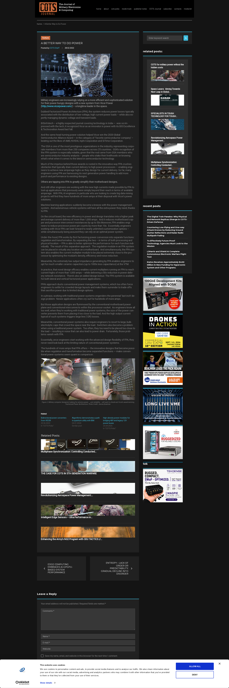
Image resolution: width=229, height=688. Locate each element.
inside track (126, 9)
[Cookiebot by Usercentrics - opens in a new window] (22, 683)
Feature (45, 38)
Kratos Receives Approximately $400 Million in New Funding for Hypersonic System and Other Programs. (166, 265)
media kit (188, 9)
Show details (46, 683)
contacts (177, 9)
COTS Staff (55, 48)
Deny (195, 674)
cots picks (115, 9)
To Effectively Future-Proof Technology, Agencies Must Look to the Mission (167, 243)
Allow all (195, 666)
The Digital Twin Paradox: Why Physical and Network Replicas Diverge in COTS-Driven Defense (167, 219)
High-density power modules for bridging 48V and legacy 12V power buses (116, 420)
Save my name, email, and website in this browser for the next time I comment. (81, 656)
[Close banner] (220, 664)
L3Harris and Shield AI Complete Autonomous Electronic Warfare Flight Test (166, 254)
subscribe (168, 9)
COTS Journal (155, 9)
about (106, 9)
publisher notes (140, 9)
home (98, 9)
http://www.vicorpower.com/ (57, 106)
